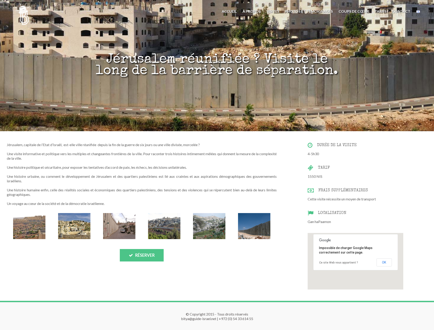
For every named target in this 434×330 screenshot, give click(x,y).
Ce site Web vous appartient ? (338, 262)
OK (384, 262)
